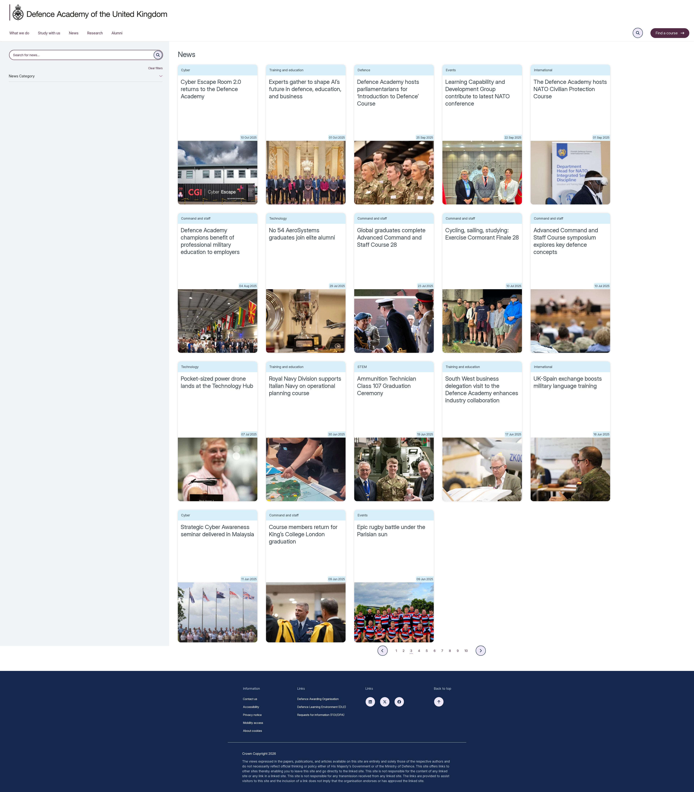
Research (95, 33)
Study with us (49, 33)
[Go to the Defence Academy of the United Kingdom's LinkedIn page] (370, 702)
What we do (19, 33)
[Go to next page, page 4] (481, 651)
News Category (22, 76)
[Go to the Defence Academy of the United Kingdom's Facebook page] (399, 702)
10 (466, 651)
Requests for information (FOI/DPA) (320, 715)
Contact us (250, 699)
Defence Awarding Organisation (318, 699)
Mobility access (253, 723)
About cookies (252, 731)
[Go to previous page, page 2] (383, 651)
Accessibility (251, 707)
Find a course (667, 33)
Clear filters (155, 68)
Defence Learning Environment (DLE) (321, 707)
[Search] (158, 55)
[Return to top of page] (439, 702)
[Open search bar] (638, 33)
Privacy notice (252, 715)
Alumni (117, 33)
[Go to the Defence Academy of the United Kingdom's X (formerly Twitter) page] (385, 702)
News (73, 33)
